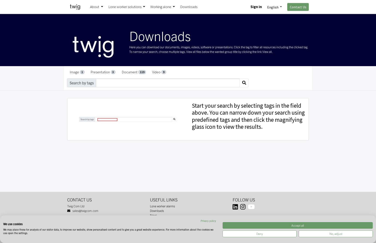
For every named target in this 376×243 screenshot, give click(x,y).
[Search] (244, 82)
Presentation (102, 72)
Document (133, 72)
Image (76, 72)
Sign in (256, 6)
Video (158, 72)
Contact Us (298, 7)
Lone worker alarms (162, 206)
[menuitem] (189, 7)
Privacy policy (208, 220)
